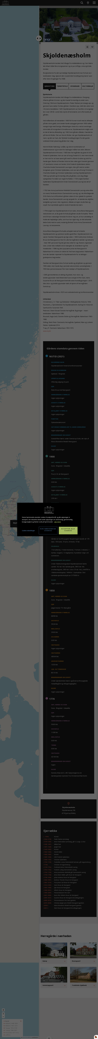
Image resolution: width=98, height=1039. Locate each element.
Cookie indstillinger (28, 530)
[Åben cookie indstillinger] (96, 1037)
